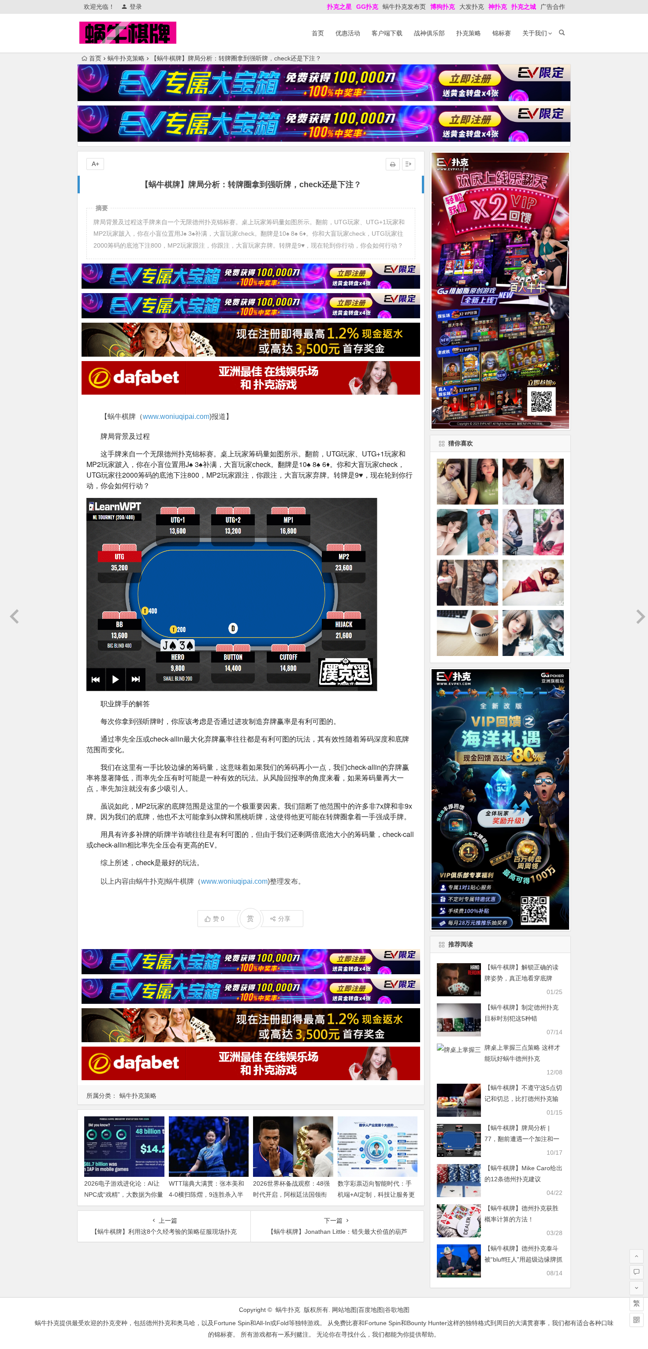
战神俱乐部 (429, 33)
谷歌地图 (397, 1309)
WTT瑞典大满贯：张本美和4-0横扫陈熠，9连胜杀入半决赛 (206, 1194)
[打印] (393, 164)
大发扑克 (471, 6)
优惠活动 (347, 33)
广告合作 (552, 6)
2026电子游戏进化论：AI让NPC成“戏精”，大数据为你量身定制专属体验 (123, 1194)
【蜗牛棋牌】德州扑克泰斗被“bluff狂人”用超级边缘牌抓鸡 (523, 1259)
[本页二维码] (636, 1320)
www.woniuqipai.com (176, 416)
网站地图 (344, 1309)
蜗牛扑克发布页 (404, 6)
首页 (318, 33)
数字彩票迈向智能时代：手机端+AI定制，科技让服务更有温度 (376, 1194)
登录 (136, 6)
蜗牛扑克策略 (126, 58)
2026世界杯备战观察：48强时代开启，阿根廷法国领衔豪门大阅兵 (291, 1194)
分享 (284, 918)
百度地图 (370, 1309)
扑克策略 (468, 33)
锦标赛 (501, 33)
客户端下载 (387, 33)
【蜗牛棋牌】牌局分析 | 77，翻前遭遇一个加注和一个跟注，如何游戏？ (521, 1138)
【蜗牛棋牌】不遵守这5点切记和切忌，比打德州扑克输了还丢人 (523, 1098)
